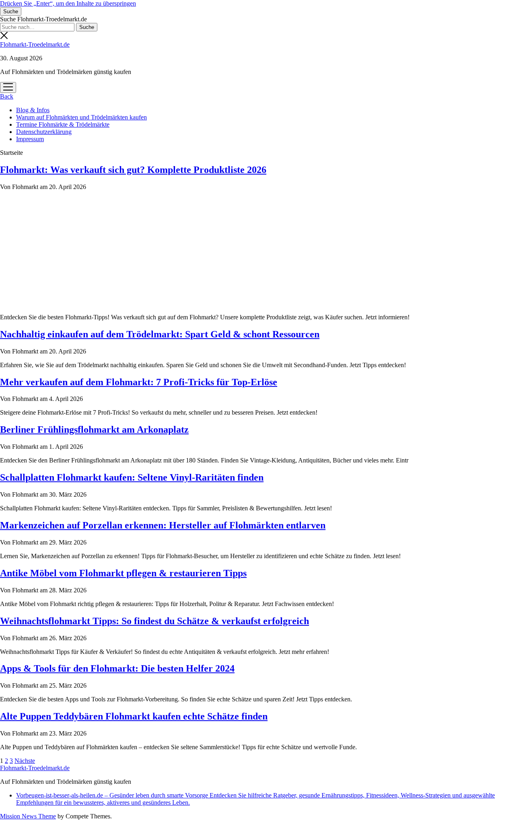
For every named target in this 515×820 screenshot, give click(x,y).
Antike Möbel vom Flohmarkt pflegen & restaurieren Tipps (123, 573)
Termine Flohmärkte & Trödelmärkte (62, 124)
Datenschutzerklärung (44, 131)
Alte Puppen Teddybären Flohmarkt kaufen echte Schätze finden (134, 716)
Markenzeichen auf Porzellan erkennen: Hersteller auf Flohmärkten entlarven (162, 525)
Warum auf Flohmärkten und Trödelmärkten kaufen (81, 117)
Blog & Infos (32, 110)
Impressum (30, 139)
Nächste (24, 760)
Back (6, 96)
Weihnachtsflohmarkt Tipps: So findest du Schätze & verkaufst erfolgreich (154, 621)
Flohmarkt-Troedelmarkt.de (35, 44)
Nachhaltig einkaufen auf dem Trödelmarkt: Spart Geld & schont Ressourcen (159, 334)
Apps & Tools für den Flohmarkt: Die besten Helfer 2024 (117, 668)
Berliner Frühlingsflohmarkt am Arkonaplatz (94, 429)
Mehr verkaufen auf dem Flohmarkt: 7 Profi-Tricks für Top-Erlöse (138, 382)
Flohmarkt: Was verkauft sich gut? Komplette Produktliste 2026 (133, 169)
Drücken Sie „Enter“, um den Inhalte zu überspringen (68, 3)
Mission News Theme (28, 816)
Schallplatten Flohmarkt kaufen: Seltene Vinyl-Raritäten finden (132, 477)
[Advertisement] (257, 251)
